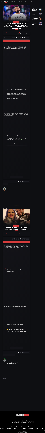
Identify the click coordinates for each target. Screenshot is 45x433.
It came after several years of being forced (13, 48)
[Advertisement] (9, 107)
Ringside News (24, 306)
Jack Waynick (11, 231)
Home (12, 1)
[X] (14, 37)
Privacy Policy (38, 428)
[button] (1, 1)
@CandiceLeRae (11, 329)
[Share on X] (20, 181)
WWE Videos (33, 8)
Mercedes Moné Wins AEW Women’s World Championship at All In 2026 (34, 24)
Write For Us (9, 428)
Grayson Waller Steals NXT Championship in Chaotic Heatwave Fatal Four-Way (34, 10)
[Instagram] (24, 37)
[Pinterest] (20, 37)
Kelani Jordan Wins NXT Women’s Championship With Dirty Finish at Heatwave (35, 19)
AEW (19, 1)
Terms (43, 428)
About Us (20, 428)
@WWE (8, 135)
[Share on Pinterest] (24, 181)
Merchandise (15, 428)
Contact (24, 428)
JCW (29, 1)
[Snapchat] (26, 37)
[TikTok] (31, 426)
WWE (15, 1)
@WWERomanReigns (20, 135)
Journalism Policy (31, 428)
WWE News (6, 208)
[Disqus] (16, 391)
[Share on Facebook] (18, 181)
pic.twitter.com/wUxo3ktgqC (19, 329)
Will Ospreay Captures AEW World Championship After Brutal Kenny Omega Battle (34, 14)
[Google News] (16, 37)
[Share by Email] (28, 181)
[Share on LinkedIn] (22, 181)
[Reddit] (28, 37)
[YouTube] (22, 37)
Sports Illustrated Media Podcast (15, 68)
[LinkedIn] (18, 37)
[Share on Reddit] (26, 181)
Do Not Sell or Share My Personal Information (22, 432)
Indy (32, 1)
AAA (25, 1)
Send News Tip (2, 428)
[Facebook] (13, 37)
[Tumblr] (23, 426)
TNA (22, 1)
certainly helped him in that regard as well (20, 64)
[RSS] (33, 426)
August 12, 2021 (20, 143)
